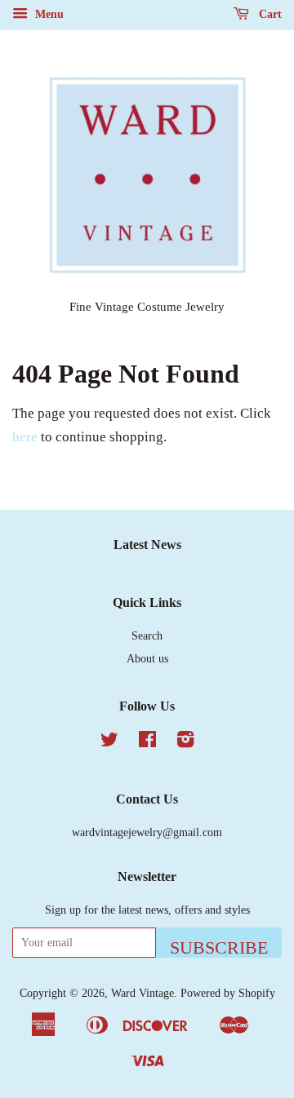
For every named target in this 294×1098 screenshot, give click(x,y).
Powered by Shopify (227, 992)
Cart (269, 14)
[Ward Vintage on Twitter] (109, 742)
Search (147, 635)
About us (147, 658)
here (25, 437)
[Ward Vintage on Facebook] (147, 742)
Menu (48, 14)
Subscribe (219, 947)
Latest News (147, 544)
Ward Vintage (142, 992)
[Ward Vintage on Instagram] (185, 742)
